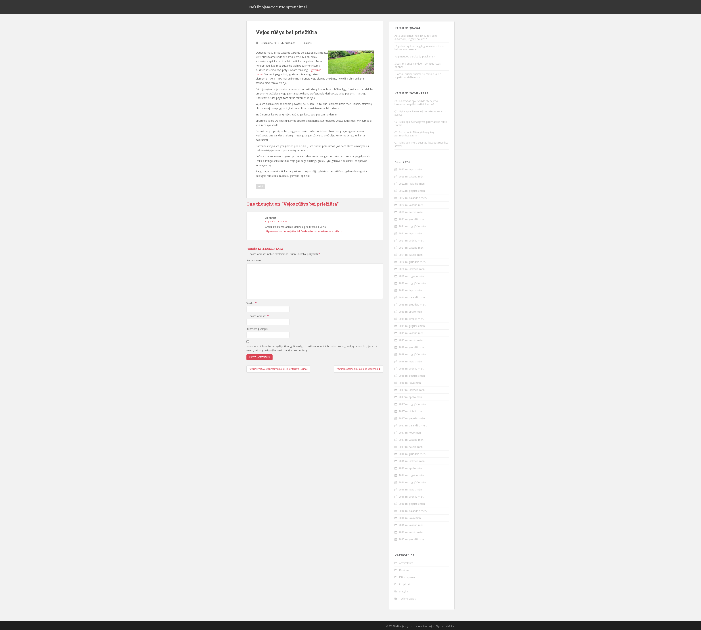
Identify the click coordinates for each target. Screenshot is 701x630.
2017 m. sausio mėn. (411, 447)
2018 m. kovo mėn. (410, 382)
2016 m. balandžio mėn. (413, 511)
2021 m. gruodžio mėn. (412, 219)
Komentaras (253, 260)
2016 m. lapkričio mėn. (412, 461)
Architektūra (406, 563)
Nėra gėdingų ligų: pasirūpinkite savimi (414, 133)
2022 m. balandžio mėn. (413, 198)
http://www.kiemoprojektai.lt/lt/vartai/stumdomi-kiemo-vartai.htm (303, 231)
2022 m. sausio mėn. (411, 212)
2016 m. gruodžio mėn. (412, 454)
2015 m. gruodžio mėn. (412, 539)
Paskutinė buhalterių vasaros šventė (420, 113)
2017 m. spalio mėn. (410, 397)
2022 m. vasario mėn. (411, 205)
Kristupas (290, 43)
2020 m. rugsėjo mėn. (411, 276)
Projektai (404, 584)
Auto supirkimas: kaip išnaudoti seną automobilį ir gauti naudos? (415, 37)
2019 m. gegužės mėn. (412, 326)
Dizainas (307, 43)
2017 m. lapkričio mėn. (412, 390)
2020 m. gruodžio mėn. (412, 262)
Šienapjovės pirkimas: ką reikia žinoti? (420, 123)
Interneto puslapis (257, 329)
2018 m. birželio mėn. (411, 368)
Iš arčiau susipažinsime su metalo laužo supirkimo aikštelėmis (417, 75)
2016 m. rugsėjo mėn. (411, 475)
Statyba (403, 591)
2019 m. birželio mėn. (411, 318)
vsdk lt (260, 186)
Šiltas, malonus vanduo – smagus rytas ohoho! (417, 65)
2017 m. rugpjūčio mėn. (412, 404)
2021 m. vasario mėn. (411, 247)
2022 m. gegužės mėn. (412, 190)
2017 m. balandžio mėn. (413, 425)
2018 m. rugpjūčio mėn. (412, 354)
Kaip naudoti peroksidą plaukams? (414, 56)
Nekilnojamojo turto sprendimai (278, 7)
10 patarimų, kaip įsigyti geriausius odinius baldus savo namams (419, 47)
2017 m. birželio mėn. (411, 411)
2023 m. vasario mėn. (411, 176)
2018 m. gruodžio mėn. (412, 347)
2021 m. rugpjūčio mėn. (412, 226)
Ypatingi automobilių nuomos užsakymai (357, 368)
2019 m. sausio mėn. (411, 340)
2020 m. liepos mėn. (410, 290)
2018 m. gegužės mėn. (412, 375)
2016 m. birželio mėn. (411, 496)
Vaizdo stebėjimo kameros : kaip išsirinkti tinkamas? (416, 102)
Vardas (251, 303)
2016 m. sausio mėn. (411, 532)
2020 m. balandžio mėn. (413, 297)
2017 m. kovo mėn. (410, 432)
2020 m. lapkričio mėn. (412, 269)
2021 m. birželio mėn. (411, 240)
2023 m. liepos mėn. (410, 169)
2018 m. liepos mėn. (410, 361)
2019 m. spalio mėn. (410, 311)
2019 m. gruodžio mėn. (412, 304)
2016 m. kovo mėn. (410, 518)
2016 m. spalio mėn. (410, 468)
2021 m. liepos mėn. (410, 233)
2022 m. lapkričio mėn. (412, 183)
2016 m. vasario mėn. (411, 525)
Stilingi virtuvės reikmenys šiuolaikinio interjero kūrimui (279, 368)
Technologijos (407, 598)
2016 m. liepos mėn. (410, 489)
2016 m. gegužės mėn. (412, 503)
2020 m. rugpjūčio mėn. (412, 283)
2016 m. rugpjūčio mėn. (412, 482)
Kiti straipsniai (407, 577)
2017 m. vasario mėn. (411, 439)
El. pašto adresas (257, 316)
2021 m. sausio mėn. (411, 254)
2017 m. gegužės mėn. (412, 418)
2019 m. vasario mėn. (411, 333)
